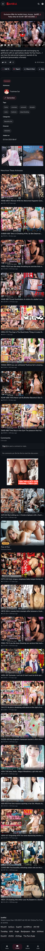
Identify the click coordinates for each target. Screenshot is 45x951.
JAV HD (36, 927)
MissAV (4, 927)
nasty (6, 112)
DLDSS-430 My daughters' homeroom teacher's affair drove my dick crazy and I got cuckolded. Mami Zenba (22, 739)
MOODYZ (7, 131)
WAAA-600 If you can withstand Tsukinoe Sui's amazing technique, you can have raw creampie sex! (22, 365)
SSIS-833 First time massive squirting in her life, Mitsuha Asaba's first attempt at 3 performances (22, 804)
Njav (33, 931)
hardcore (13, 112)
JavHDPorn (27, 927)
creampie (14, 107)
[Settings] (42, 3)
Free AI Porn (5, 547)
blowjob (32, 107)
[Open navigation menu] (3, 3)
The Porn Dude (29, 936)
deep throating (24, 112)
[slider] (20, 45)
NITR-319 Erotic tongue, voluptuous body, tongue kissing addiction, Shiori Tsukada (22, 579)
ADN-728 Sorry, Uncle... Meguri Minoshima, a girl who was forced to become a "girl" (22, 771)
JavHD (36, 14)
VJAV (11, 931)
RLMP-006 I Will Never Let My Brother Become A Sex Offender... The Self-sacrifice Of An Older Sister (22, 398)
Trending (4, 931)
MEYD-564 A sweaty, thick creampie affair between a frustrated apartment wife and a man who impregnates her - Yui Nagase (22, 611)
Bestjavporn (25, 931)
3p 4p (6, 107)
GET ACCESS (29, 17)
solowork (23, 107)
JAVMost (40, 931)
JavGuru (11, 927)
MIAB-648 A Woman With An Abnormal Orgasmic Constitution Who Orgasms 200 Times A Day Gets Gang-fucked (22, 201)
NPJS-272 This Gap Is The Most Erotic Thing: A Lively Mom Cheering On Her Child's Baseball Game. (22, 332)
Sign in (5, 446)
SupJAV (19, 927)
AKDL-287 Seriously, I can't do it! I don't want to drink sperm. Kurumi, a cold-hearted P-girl (22, 675)
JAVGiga (18, 936)
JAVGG (11, 936)
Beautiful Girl (8, 121)
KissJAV (4, 936)
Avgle (17, 931)
